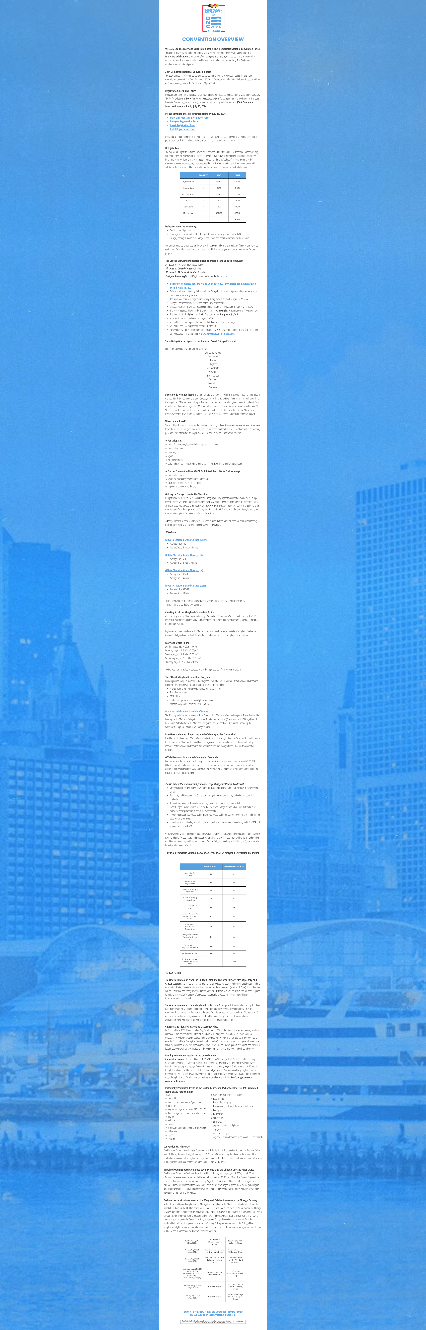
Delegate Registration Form (184, 121)
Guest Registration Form (182, 125)
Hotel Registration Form (182, 129)
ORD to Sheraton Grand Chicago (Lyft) (184, 570)
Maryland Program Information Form (189, 117)
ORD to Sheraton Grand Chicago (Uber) (185, 555)
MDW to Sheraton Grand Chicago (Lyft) (185, 585)
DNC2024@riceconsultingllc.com (217, 333)
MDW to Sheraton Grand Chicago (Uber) (186, 540)
